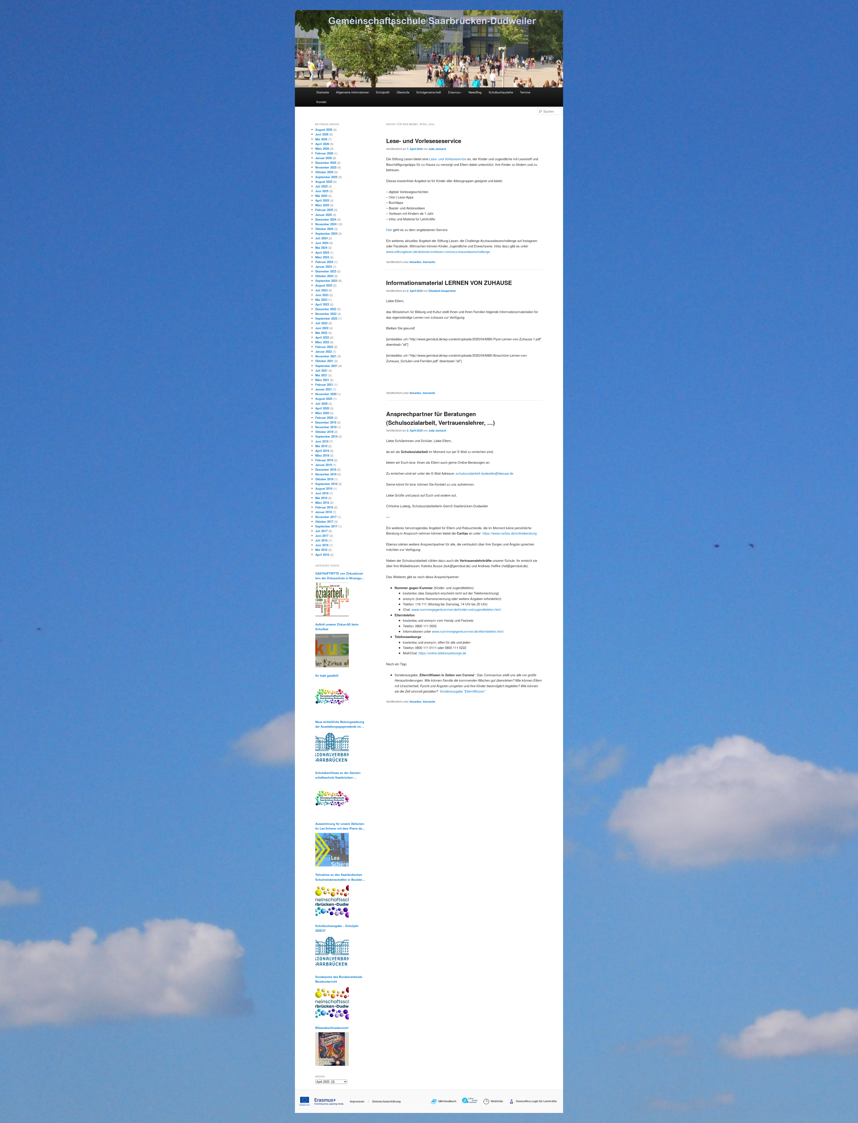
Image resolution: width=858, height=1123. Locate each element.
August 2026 (323, 129)
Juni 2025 (321, 191)
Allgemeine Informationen (352, 92)
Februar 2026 (324, 153)
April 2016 (322, 554)
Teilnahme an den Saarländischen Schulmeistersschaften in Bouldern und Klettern (339, 877)
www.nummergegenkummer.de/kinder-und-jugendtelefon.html (456, 609)
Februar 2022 (324, 347)
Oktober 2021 (324, 361)
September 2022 (326, 318)
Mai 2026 (321, 139)
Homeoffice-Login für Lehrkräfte (536, 1101)
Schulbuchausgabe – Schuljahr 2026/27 (337, 928)
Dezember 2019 (325, 422)
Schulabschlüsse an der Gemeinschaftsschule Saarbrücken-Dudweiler (338, 775)
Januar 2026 (323, 158)
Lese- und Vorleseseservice (423, 141)
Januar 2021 (323, 389)
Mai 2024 (321, 247)
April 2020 (322, 408)
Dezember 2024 (325, 219)
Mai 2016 (321, 550)
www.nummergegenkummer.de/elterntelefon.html (467, 631)
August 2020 (323, 398)
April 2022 (322, 337)
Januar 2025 (323, 215)
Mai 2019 (321, 446)
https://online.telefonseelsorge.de (442, 653)
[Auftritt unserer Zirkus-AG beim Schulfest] (332, 650)
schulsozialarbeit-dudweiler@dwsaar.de (484, 473)
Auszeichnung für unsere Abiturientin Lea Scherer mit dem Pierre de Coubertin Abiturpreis (340, 826)
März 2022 (322, 342)
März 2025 (322, 205)
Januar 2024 (323, 266)
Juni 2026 (321, 134)
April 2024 (322, 252)
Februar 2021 (324, 384)
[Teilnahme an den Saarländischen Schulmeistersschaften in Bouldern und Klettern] (332, 901)
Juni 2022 (321, 328)
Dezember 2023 (325, 271)
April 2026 (322, 144)
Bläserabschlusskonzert (331, 1028)
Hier (389, 229)
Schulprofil (382, 92)
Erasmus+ (455, 92)
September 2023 (326, 280)
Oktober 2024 (324, 229)
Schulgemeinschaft (428, 92)
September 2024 (326, 233)
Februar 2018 (324, 507)
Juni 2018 (321, 493)
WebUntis (496, 1101)
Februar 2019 (324, 460)
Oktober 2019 (324, 432)
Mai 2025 (321, 196)
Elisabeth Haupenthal (442, 291)
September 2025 (326, 177)
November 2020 (325, 394)
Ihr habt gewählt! (327, 675)
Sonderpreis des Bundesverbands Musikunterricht (338, 979)
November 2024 (325, 224)
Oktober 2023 (324, 276)
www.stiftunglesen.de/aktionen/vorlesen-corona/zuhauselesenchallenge (438, 251)
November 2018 (325, 474)
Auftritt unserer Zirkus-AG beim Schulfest (337, 626)
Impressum (357, 1101)
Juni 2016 (321, 545)
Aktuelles (415, 262)
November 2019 (325, 427)
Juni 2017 (321, 535)
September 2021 (326, 366)
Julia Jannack (437, 149)
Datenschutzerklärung (386, 1101)
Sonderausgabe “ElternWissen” (462, 691)
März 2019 (322, 455)
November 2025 (325, 167)
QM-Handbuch (446, 1101)
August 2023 (323, 285)
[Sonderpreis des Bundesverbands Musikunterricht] (332, 1003)
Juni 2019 (321, 441)
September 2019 (326, 436)
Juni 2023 (321, 295)
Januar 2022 (323, 351)
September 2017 (326, 526)
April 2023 (322, 304)
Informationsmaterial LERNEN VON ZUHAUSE (449, 282)
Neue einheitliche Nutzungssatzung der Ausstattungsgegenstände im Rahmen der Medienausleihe (339, 724)
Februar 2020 (324, 417)
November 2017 (325, 517)
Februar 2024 (324, 262)
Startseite (322, 92)
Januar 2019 (323, 465)
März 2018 (322, 502)
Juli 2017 (321, 531)
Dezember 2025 (325, 162)
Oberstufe (403, 92)
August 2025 (323, 181)
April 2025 (322, 200)
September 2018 (326, 484)
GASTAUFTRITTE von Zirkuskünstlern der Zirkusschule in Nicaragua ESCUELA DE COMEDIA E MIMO (339, 575)
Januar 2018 (323, 512)
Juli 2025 (321, 186)
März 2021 (322, 380)
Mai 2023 (321, 299)
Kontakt (321, 102)
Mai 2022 (321, 333)
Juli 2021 (321, 370)
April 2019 (322, 451)
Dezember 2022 (325, 309)
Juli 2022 (321, 323)
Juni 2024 (321, 243)
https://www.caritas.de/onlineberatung (509, 533)
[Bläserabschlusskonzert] (332, 1049)
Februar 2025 (324, 210)
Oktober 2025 (324, 172)
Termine (525, 92)
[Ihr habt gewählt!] (332, 697)
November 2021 (325, 356)
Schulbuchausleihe (501, 92)
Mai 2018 (321, 498)
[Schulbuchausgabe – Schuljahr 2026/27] (332, 952)
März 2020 (322, 413)
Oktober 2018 (324, 479)
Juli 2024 (321, 238)
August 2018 (323, 488)
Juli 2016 (321, 540)
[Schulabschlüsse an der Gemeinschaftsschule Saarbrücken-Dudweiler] (332, 798)
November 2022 (325, 314)
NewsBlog (475, 92)
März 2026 (322, 148)
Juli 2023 (321, 290)
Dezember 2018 (325, 469)
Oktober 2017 (324, 521)
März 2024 (322, 257)
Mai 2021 (321, 375)
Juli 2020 (321, 403)
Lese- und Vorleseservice (447, 158)
